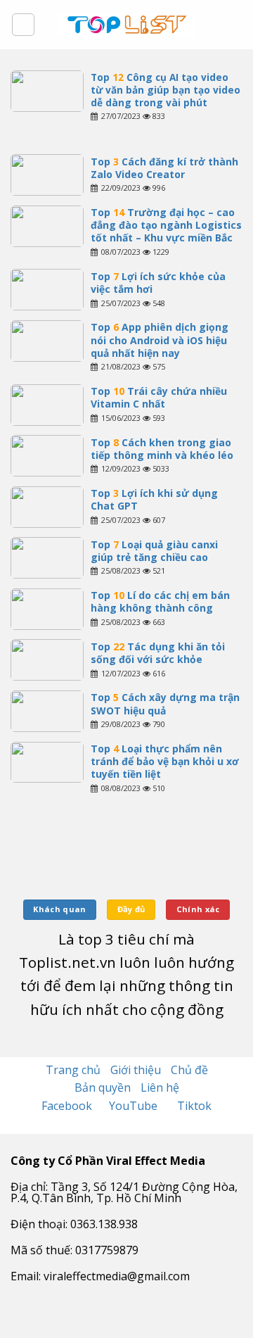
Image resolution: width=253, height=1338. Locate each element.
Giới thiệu (135, 1070)
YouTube (134, 1105)
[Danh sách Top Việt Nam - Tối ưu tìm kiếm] (126, 25)
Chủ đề (189, 1070)
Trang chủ (73, 1070)
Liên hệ (160, 1087)
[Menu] (23, 24)
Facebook (68, 1105)
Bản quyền (102, 1087)
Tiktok (194, 1105)
